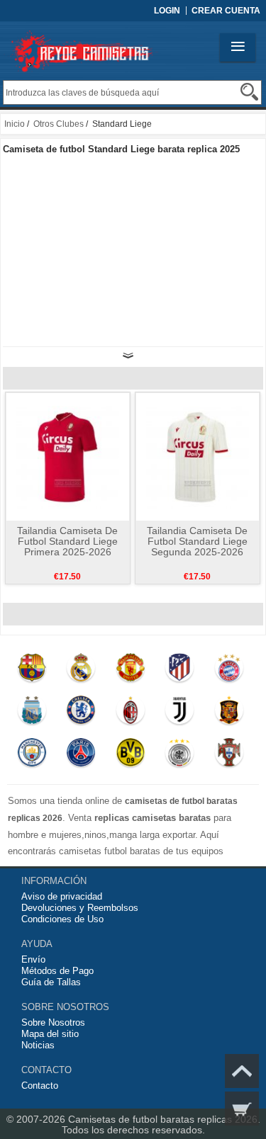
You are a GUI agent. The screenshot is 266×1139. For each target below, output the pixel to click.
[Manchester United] (130, 670)
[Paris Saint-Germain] (81, 756)
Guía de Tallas (51, 982)
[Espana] (228, 713)
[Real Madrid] (81, 670)
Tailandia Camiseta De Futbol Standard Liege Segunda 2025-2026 (197, 541)
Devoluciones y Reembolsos (79, 907)
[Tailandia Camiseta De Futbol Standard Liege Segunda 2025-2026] (197, 456)
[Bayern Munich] (228, 670)
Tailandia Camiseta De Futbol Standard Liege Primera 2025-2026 (67, 541)
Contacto (39, 1085)
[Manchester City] (31, 756)
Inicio (14, 124)
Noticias (38, 1045)
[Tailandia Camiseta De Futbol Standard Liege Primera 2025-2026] (67, 456)
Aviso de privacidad (61, 896)
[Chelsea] (81, 713)
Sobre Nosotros (53, 1022)
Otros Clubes (58, 124)
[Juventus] (179, 713)
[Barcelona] (31, 670)
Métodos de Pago (57, 970)
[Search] (249, 92)
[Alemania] (179, 756)
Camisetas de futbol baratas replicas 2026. (164, 1119)
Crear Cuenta (226, 11)
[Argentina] (31, 713)
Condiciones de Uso (62, 919)
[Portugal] (228, 756)
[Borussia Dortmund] (130, 756)
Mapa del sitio (50, 1033)
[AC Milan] (130, 713)
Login (167, 11)
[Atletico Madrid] (179, 670)
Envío (33, 959)
